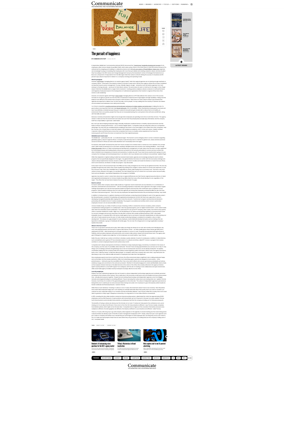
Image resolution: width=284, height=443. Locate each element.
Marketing (146, 358)
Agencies (157, 4)
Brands (149, 4)
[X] (163, 40)
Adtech (156, 358)
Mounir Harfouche (121, 108)
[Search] (191, 4)
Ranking (184, 4)
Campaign (135, 358)
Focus (166, 4)
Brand (126, 358)
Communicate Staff (99, 59)
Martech (166, 358)
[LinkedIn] (163, 31)
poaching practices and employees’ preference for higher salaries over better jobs (128, 106)
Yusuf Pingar (100, 81)
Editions (175, 4)
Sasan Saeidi (118, 96)
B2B (178, 358)
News (141, 4)
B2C (184, 358)
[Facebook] (163, 37)
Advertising (106, 358)
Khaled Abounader (97, 148)
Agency (117, 358)
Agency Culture (100, 325)
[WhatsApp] (163, 34)
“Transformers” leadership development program (147, 65)
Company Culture (111, 325)
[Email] (163, 44)
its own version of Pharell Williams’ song (146, 69)
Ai (173, 358)
